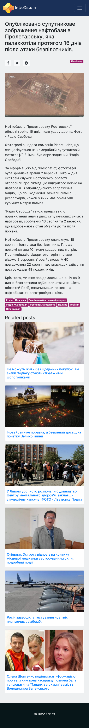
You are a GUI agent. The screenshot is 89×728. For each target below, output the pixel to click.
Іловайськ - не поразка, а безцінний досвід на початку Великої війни (44, 434)
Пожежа (20, 300)
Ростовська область (42, 304)
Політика (76, 61)
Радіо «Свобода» (17, 304)
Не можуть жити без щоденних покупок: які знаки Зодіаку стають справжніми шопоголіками (43, 373)
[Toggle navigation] (80, 8)
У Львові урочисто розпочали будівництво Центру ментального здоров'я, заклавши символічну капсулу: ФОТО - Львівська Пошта (44, 495)
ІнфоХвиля (25, 7)
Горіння (74, 304)
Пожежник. (13, 309)
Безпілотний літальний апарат (47, 300)
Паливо (62, 304)
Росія (9, 300)
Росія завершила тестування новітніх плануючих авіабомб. (37, 619)
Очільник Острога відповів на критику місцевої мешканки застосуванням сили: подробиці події (40, 558)
